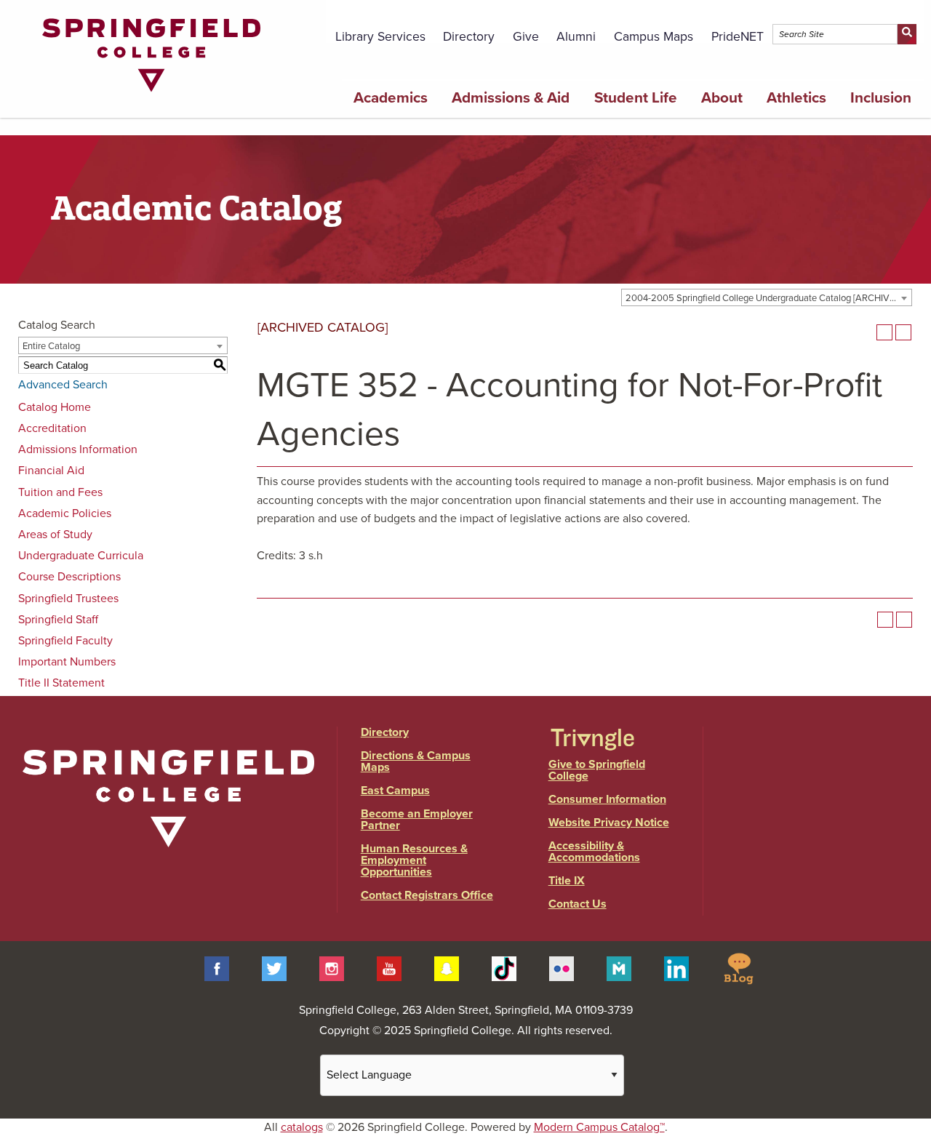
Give (526, 36)
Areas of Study (55, 534)
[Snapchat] (446, 967)
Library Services (380, 36)
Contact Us (577, 904)
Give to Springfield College (596, 770)
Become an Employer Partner (417, 820)
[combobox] (766, 297)
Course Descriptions (69, 576)
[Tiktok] (504, 967)
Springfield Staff (58, 619)
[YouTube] (389, 967)
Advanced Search (63, 384)
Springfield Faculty (65, 640)
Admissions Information (77, 449)
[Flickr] (561, 967)
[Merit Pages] (619, 967)
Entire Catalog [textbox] (51, 346)
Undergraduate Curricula (80, 555)
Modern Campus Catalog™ (599, 1127)
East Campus (395, 790)
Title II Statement (61, 683)
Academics (390, 98)
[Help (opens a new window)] (903, 332)
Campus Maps (653, 36)
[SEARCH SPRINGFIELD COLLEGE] (907, 34)
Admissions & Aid (511, 98)
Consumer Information (607, 799)
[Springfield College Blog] (738, 967)
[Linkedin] (676, 967)
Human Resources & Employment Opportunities (414, 860)
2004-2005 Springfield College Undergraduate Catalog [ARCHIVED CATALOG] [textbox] (768, 298)
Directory (469, 36)
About (722, 98)
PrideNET (737, 36)
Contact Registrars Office (427, 895)
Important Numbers (67, 662)
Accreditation (52, 428)
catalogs (302, 1127)
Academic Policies (64, 513)
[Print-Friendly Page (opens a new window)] (884, 332)
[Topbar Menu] (915, 16)
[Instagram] (331, 967)
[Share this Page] (866, 332)
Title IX (566, 880)
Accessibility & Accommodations (594, 852)
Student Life (635, 98)
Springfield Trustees (68, 598)
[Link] (151, 95)
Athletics (796, 98)
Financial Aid (51, 470)
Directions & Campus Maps (416, 761)
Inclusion (880, 98)
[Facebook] (216, 967)
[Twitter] (274, 967)
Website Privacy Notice (608, 822)
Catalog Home (54, 407)
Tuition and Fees (60, 492)
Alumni (576, 36)
